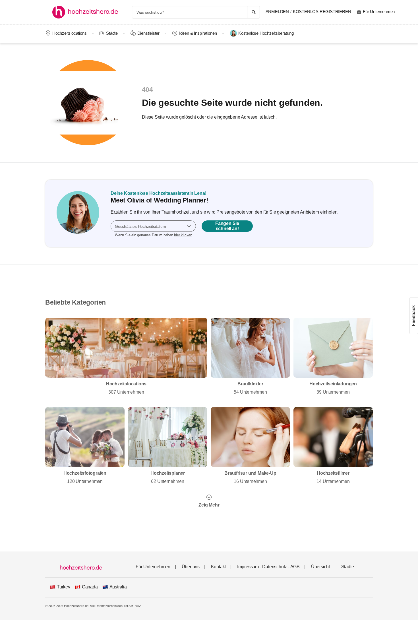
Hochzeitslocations (69, 33)
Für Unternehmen (379, 11)
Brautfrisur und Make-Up (250, 477)
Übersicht (320, 566)
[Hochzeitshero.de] (87, 12)
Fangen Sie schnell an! (227, 226)
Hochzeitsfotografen (84, 477)
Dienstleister (148, 33)
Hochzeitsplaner (167, 477)
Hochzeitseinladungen (333, 387)
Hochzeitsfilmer (332, 477)
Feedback (413, 315)
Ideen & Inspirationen (198, 33)
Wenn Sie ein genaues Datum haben (153, 235)
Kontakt (218, 566)
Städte (112, 33)
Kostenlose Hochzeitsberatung (265, 33)
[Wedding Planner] (78, 213)
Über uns (191, 566)
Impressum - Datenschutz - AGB (268, 566)
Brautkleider (250, 387)
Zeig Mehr (208, 505)
